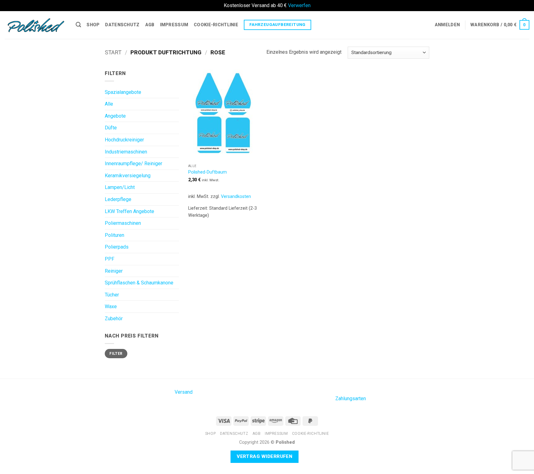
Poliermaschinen (123, 223)
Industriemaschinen (126, 152)
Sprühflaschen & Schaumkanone (139, 283)
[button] (447, 25)
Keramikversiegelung (127, 175)
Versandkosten (236, 196)
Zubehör (114, 318)
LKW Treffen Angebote (129, 211)
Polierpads (117, 247)
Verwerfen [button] (299, 5)
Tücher (112, 295)
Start (113, 52)
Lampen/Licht (120, 187)
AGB (150, 24)
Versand (184, 392)
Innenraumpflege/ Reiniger (133, 163)
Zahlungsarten (350, 398)
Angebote (115, 116)
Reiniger (114, 271)
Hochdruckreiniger (124, 140)
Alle (109, 104)
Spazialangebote (123, 92)
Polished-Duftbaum (207, 172)
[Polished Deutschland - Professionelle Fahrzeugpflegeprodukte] (35, 24)
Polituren (114, 235)
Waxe (111, 306)
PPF (109, 259)
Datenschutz (122, 24)
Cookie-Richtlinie (216, 24)
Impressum (174, 24)
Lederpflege (118, 199)
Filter (115, 353)
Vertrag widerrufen (264, 456)
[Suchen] (78, 25)
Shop (93, 24)
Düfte (111, 128)
